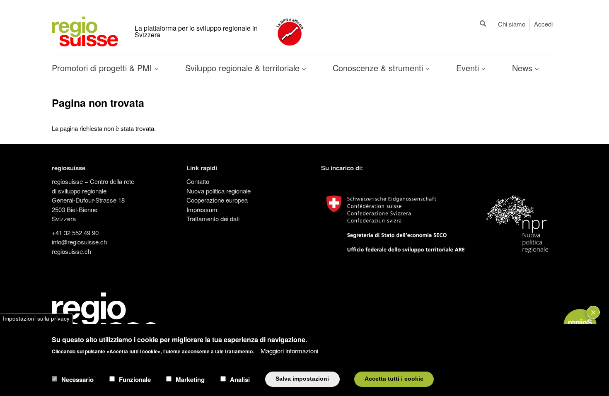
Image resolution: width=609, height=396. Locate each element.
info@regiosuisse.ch (79, 241)
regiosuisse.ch (71, 251)
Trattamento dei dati (212, 218)
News (523, 68)
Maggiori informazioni (289, 350)
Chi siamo (511, 23)
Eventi (468, 68)
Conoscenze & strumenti (379, 68)
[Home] (85, 30)
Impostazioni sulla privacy (36, 319)
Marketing (190, 379)
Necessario (77, 379)
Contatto (197, 181)
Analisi (240, 379)
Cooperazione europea (217, 200)
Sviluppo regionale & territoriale (243, 68)
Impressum (202, 209)
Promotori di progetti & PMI (103, 68)
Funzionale (135, 379)
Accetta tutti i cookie (394, 379)
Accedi (543, 23)
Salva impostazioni (302, 379)
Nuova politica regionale (218, 190)
